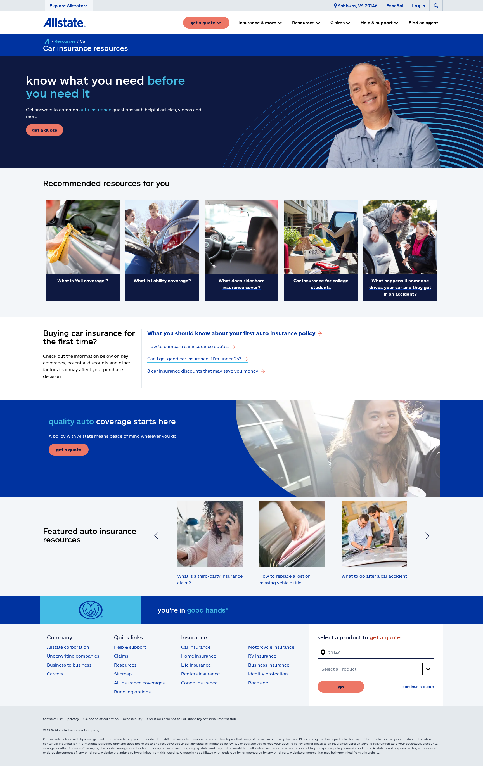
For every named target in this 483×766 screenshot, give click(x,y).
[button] (69, 5)
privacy (73, 719)
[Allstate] (46, 41)
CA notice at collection (101, 719)
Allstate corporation (68, 646)
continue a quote (418, 686)
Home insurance (198, 655)
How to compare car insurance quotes (188, 346)
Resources (65, 41)
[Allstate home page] (64, 22)
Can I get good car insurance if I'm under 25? (194, 358)
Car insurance (195, 646)
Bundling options (132, 691)
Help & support (130, 646)
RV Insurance (262, 655)
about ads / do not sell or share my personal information (191, 719)
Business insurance (268, 664)
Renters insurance (200, 673)
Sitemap (123, 673)
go (341, 686)
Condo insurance (199, 682)
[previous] (156, 536)
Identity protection (268, 673)
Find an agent (423, 22)
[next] (427, 536)
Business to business (69, 664)
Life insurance (196, 664)
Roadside (258, 682)
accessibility (132, 719)
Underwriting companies (73, 655)
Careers (55, 673)
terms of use (53, 719)
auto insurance (95, 109)
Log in (418, 5)
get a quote (44, 129)
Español (394, 5)
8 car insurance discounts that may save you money (202, 370)
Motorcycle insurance (271, 646)
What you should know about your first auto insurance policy (231, 333)
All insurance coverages (139, 682)
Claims (121, 655)
